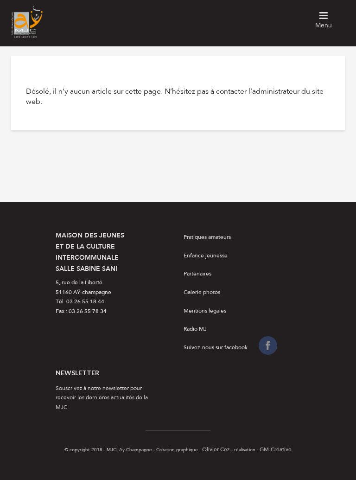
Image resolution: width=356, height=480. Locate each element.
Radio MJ (195, 329)
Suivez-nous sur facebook (216, 348)
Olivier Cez (216, 450)
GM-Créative (276, 450)
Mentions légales (205, 311)
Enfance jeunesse (206, 256)
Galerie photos (202, 292)
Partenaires (197, 274)
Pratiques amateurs (207, 237)
